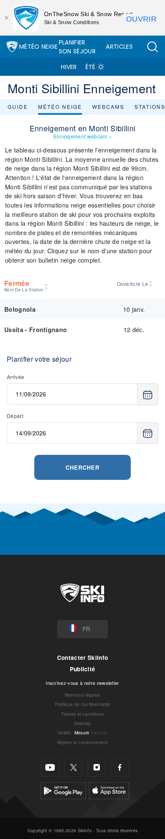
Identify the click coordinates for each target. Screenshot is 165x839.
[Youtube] (50, 768)
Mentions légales (82, 695)
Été (90, 67)
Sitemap (82, 723)
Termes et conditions (82, 714)
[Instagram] (97, 768)
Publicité (83, 669)
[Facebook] (120, 768)
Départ (15, 415)
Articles (119, 46)
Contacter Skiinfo (82, 657)
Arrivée (15, 376)
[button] (152, 46)
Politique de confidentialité (82, 704)
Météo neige (60, 106)
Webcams (108, 106)
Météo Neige (38, 46)
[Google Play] (63, 789)
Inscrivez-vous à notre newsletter (82, 682)
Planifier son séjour (77, 46)
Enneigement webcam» (82, 136)
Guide (18, 106)
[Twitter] (73, 768)
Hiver (69, 67)
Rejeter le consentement (82, 742)
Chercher (82, 467)
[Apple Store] (109, 789)
